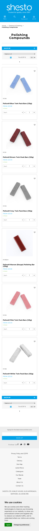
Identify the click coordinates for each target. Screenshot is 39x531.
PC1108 (4, 369)
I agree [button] (8, 525)
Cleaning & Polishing (16, 26)
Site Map (19, 464)
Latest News (19, 468)
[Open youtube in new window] (28, 444)
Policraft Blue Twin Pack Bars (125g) (17, 103)
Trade (19, 478)
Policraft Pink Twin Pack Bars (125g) (17, 320)
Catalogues (19, 471)
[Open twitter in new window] (21, 444)
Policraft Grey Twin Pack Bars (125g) (17, 211)
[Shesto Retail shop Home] (19, 13)
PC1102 (5, 206)
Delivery (19, 461)
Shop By (7, 48)
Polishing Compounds (10, 27)
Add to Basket (28, 116)
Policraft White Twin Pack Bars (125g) (18, 374)
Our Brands (19, 475)
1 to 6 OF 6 (22, 57)
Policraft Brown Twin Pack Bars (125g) (18, 157)
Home (4, 26)
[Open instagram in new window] (25, 444)
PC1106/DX (6, 259)
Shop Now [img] (10, 116)
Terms (20, 457)
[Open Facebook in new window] (18, 444)
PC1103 (4, 315)
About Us (19, 482)
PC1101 (4, 152)
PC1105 (4, 98)
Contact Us (19, 486)
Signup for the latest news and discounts (19, 429)
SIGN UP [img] (19, 438)
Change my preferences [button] (21, 525)
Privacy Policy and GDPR (19, 453)
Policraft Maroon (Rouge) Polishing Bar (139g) (19, 265)
